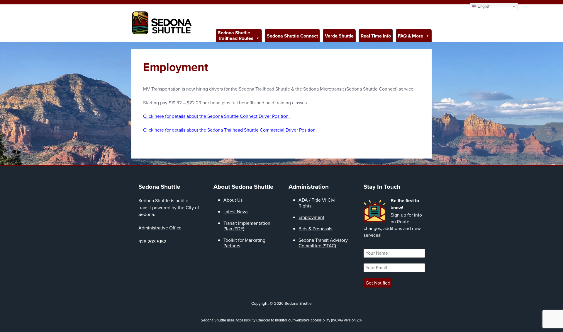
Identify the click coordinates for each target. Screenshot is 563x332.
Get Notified (378, 283)
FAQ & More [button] (410, 36)
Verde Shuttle (339, 36)
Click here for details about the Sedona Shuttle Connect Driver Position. (216, 116)
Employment (311, 217)
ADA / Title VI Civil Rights (318, 203)
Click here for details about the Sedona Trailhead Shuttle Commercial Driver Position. (230, 130)
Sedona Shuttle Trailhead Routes (235, 35)
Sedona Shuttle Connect (292, 36)
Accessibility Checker (252, 320)
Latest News (235, 211)
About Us (233, 200)
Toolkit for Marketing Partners (244, 243)
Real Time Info (376, 36)
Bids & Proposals (315, 228)
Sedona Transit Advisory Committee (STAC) (323, 243)
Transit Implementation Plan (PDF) (246, 226)
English (483, 6)
